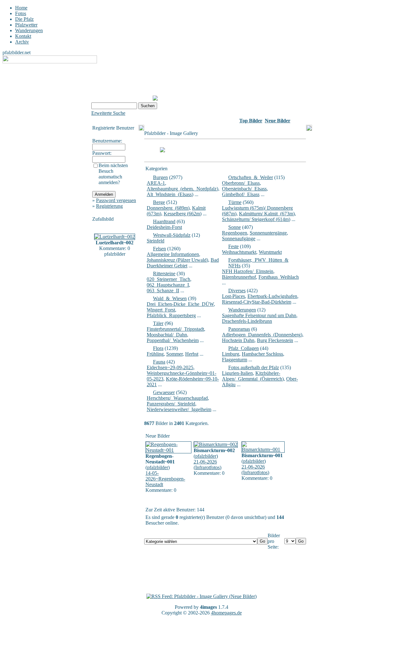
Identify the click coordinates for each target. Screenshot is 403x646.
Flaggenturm (234, 359)
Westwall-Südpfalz (171, 235)
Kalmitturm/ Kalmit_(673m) (267, 213)
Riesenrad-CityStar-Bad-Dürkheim (256, 302)
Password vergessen (116, 200)
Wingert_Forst (161, 309)
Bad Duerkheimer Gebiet (183, 262)
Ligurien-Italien (237, 373)
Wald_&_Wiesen (170, 298)
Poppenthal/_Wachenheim (173, 340)
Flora (158, 348)
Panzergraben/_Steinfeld (171, 403)
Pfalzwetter (26, 24)
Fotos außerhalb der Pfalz (253, 367)
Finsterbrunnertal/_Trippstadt (175, 329)
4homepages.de (226, 612)
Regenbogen (234, 233)
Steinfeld (155, 240)
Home (21, 7)
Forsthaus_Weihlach (278, 277)
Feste (233, 246)
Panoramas (239, 329)
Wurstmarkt (270, 252)
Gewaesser (164, 392)
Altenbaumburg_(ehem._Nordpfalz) (182, 188)
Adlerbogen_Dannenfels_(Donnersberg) (262, 334)
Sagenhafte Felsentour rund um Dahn (259, 315)
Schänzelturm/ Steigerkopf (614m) (256, 219)
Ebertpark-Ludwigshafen (272, 296)
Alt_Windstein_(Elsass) (170, 194)
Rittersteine (164, 273)
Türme (234, 202)
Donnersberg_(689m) (168, 208)
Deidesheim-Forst (164, 227)
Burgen (160, 177)
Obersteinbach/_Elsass (244, 188)
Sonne (234, 227)
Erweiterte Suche (108, 113)
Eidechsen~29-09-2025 (170, 367)
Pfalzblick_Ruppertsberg (171, 315)
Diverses (237, 290)
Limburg (230, 354)
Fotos (20, 13)
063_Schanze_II (163, 290)
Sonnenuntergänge (268, 233)
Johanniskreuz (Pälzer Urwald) (177, 260)
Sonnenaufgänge (238, 238)
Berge (159, 202)
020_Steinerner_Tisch (168, 279)
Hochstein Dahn (238, 340)
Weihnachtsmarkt (239, 252)
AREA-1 (156, 183)
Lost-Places (233, 296)
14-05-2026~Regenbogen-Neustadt (165, 478)
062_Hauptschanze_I (168, 285)
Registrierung (109, 206)
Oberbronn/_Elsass (241, 183)
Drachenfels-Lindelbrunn (247, 321)
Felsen (159, 248)
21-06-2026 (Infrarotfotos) (207, 464)
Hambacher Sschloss (262, 354)
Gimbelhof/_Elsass (240, 194)
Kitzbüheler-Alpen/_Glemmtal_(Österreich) (253, 375)
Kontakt (23, 36)
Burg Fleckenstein (275, 340)
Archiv (22, 41)
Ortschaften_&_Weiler (250, 177)
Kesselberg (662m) (183, 213)
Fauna (159, 361)
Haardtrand (164, 221)
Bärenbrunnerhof (239, 277)
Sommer (174, 354)
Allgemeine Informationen (173, 254)
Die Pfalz (24, 19)
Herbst (191, 354)
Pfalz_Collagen (243, 348)
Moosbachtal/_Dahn (167, 334)
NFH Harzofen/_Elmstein (247, 271)
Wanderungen (29, 30)
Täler (158, 323)
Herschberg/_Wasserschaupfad (177, 398)
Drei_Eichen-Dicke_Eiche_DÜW (180, 304)
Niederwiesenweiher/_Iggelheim (179, 409)
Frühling (155, 354)
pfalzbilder (157, 467)
